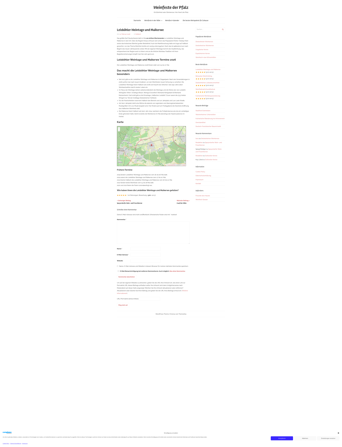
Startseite (137, 20)
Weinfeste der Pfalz (171, 7)
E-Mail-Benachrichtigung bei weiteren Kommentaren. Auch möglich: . (152, 271)
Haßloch (138, 34)
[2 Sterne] (120, 195)
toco (197, 138)
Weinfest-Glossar (202, 199)
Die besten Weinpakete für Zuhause (195, 20)
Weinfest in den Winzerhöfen (206, 57)
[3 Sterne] (122, 195)
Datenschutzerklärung (15, 443)
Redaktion (199, 142)
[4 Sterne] (124, 195)
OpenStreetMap (172, 165)
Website (120, 261)
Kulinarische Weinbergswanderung (208, 96)
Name (119, 249)
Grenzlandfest (200, 122)
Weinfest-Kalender (172, 20)
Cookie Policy (6, 443)
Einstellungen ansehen (328, 438)
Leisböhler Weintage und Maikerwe (208, 69)
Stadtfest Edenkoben (203, 110)
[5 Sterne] (126, 195)
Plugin (183, 165)
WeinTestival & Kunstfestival (205, 89)
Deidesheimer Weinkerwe (205, 45)
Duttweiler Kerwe (211, 156)
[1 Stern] (118, 195)
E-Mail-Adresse (123, 255)
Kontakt (198, 183)
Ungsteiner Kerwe (202, 49)
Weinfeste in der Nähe (152, 20)
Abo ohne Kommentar (177, 271)
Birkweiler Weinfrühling (204, 76)
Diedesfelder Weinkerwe (204, 41)
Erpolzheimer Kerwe (203, 53)
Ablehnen (305, 438)
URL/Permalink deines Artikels (128, 299)
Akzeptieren (282, 438)
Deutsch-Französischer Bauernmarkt (208, 126)
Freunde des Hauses (203, 196)
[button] (338, 433)
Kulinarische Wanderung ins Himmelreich (210, 118)
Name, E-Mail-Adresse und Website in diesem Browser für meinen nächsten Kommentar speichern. (153, 266)
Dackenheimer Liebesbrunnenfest (207, 83)
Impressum (25, 443)
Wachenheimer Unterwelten (206, 114)
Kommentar (121, 219)
